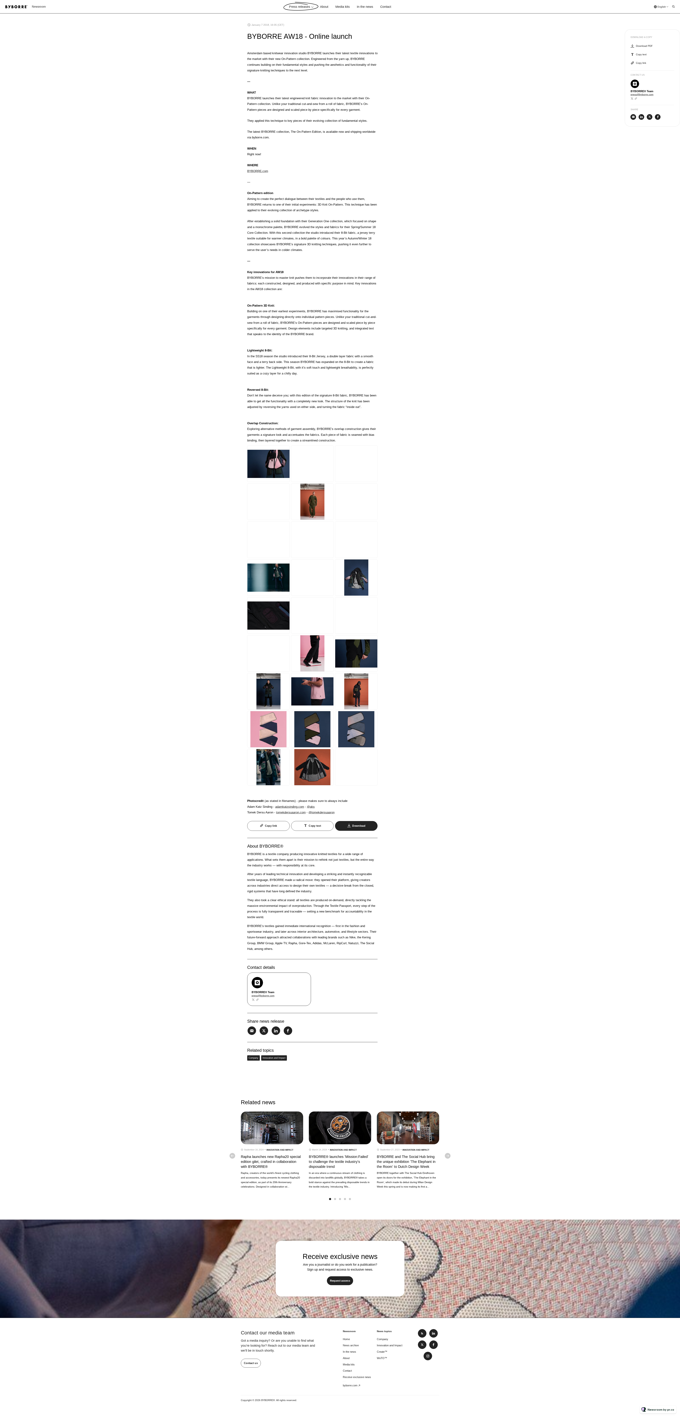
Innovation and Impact (274, 1058)
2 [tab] (335, 1199)
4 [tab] (345, 1199)
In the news (365, 7)
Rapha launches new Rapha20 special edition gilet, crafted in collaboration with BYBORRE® (271, 1162)
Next (447, 1156)
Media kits (342, 7)
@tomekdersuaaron (321, 812)
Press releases (299, 7)
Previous (232, 1156)
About (324, 7)
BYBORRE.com (257, 171)
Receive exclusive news (357, 1377)
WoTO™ (382, 1358)
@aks (311, 806)
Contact (385, 7)
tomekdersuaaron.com (291, 812)
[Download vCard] (304, 978)
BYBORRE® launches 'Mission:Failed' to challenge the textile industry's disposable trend (338, 1162)
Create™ (382, 1351)
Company (253, 1058)
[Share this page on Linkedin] (276, 1030)
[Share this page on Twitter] (264, 1030)
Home (346, 1339)
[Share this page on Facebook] (288, 1030)
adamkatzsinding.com (289, 806)
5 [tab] (350, 1199)
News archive (351, 1345)
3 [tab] (340, 1199)
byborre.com (350, 1385)
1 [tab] (330, 1199)
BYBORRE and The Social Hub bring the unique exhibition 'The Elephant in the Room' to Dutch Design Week (406, 1162)
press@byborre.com (263, 995)
